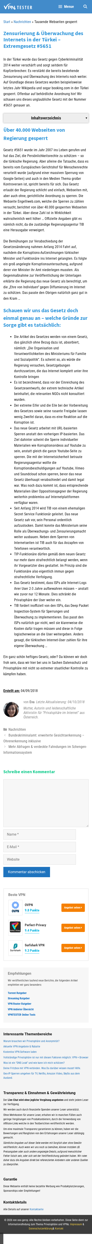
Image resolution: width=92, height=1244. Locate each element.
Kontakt (59, 1228)
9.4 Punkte (32, 930)
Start (6, 22)
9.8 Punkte (32, 910)
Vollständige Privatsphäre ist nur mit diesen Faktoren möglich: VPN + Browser (45, 1057)
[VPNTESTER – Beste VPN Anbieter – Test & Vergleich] (18, 6)
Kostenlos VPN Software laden (20, 1051)
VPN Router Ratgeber (19, 1003)
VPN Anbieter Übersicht (21, 1009)
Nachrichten (22, 22)
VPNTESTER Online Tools (21, 1014)
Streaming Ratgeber (19, 998)
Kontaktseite (37, 1209)
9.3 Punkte (32, 951)
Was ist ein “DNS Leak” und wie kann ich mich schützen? (34, 1062)
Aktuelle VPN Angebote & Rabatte (21, 1046)
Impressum (76, 1224)
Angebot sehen (72, 907)
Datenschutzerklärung (41, 1228)
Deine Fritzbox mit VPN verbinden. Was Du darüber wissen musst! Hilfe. (42, 1068)
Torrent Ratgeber (17, 993)
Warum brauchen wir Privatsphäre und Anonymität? (31, 1041)
